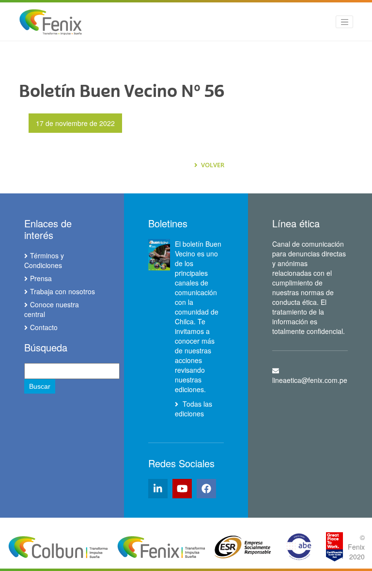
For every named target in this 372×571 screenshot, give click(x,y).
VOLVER (212, 164)
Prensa (41, 278)
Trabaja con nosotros (62, 291)
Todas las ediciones (193, 408)
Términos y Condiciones (44, 260)
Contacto (44, 327)
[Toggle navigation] (344, 22)
